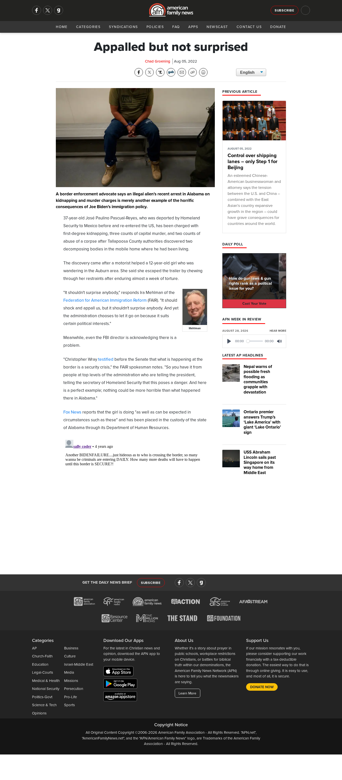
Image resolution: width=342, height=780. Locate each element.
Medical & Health (46, 680)
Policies (155, 27)
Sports (69, 705)
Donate (278, 27)
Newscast (217, 27)
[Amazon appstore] (120, 697)
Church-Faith (42, 656)
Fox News (72, 412)
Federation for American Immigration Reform (105, 300)
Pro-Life (70, 697)
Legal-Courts (42, 672)
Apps (193, 27)
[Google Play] (121, 684)
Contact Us (249, 27)
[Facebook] (36, 10)
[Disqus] (135, 500)
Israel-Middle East (78, 664)
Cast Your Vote (254, 303)
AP (34, 648)
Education (40, 664)
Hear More (278, 330)
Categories (88, 27)
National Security (45, 688)
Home (62, 27)
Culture (70, 656)
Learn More (187, 693)
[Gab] (58, 10)
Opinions (39, 713)
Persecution (73, 688)
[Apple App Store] (119, 672)
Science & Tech (44, 705)
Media (69, 672)
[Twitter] (47, 10)
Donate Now (262, 687)
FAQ (176, 27)
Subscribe (284, 11)
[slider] (254, 341)
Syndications (123, 27)
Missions (71, 680)
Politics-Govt (42, 697)
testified (105, 359)
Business (71, 648)
